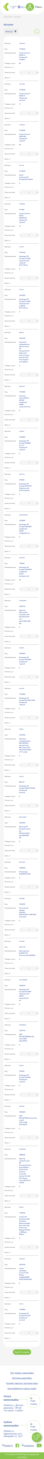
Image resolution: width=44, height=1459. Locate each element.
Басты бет (8, 16)
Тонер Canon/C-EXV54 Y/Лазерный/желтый (25, 97)
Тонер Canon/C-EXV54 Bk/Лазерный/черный (25, 137)
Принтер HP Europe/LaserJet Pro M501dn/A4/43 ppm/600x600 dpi (25, 832)
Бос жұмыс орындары (22, 1372)
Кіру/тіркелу (30, 7)
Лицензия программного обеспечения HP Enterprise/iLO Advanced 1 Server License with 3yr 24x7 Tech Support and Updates (24, 352)
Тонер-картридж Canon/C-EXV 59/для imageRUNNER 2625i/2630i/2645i (25, 1273)
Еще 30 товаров (22, 1352)
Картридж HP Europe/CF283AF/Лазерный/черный (25, 660)
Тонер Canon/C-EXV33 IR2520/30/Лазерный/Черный (25, 217)
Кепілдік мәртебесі (22, 1378)
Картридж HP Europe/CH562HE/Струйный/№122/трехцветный (25, 571)
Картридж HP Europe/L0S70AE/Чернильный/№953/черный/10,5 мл (25, 994)
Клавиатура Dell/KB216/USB (24, 873)
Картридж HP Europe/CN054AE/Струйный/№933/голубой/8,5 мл (25, 528)
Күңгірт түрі (14, 7)
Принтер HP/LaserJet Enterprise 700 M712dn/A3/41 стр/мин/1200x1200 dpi (24, 616)
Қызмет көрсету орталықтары (22, 1383)
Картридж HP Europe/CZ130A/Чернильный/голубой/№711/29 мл (25, 303)
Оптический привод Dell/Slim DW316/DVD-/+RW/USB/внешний (25, 912)
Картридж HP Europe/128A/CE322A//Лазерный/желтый (25, 789)
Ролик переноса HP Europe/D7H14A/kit (25, 177)
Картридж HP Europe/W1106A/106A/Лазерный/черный (25, 701)
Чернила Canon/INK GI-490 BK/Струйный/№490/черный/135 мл (24, 401)
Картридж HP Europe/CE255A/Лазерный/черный (25, 1078)
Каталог (17, 16)
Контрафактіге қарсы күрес (22, 1388)
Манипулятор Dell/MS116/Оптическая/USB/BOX (25, 953)
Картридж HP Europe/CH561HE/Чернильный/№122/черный (25, 487)
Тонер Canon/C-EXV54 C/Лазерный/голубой (25, 56)
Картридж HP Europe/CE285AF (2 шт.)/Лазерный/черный (25, 445)
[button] (36, 1437)
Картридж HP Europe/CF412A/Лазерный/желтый (25, 1316)
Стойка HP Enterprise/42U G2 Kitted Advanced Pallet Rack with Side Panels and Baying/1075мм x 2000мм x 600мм (24, 1225)
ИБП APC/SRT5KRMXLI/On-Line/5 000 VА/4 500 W (25, 1037)
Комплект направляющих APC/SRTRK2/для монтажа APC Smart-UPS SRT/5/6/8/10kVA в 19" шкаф (25, 745)
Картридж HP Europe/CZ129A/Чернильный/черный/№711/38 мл (25, 260)
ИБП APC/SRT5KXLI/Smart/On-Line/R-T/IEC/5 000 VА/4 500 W (25, 1120)
